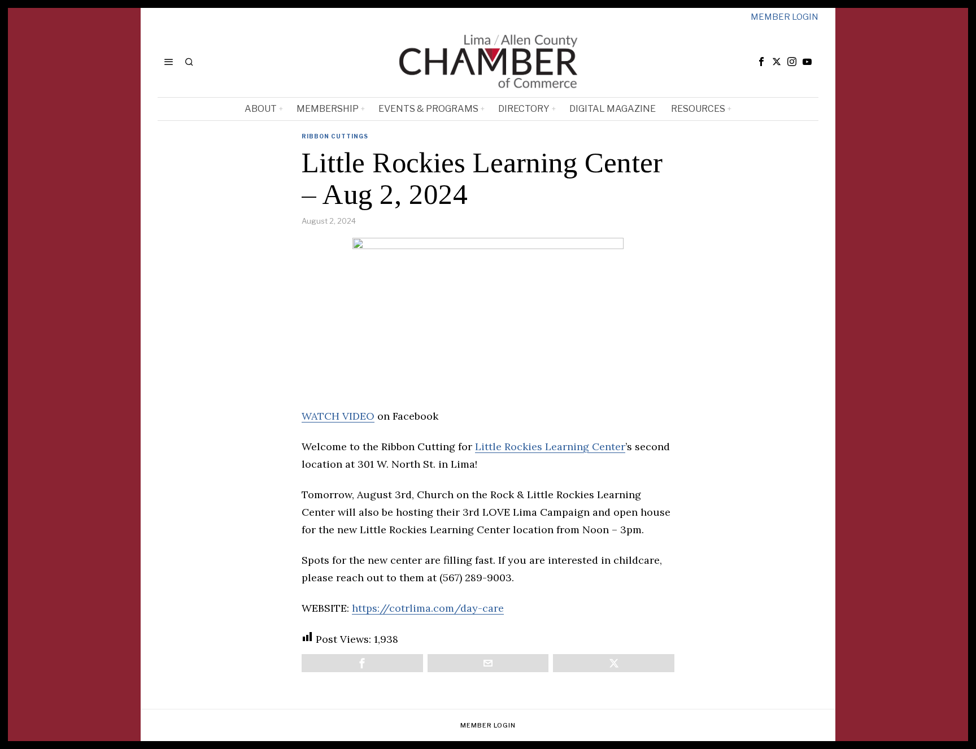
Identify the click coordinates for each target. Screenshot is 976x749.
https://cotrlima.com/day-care (428, 608)
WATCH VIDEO (338, 416)
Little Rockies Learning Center (550, 446)
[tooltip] (761, 61)
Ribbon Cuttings (335, 136)
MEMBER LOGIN (784, 17)
